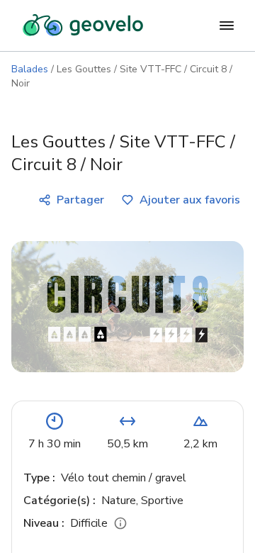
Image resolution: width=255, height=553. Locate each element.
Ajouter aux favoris (190, 200)
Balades (29, 69)
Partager (80, 200)
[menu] (226, 25)
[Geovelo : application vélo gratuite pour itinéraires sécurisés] (83, 25)
